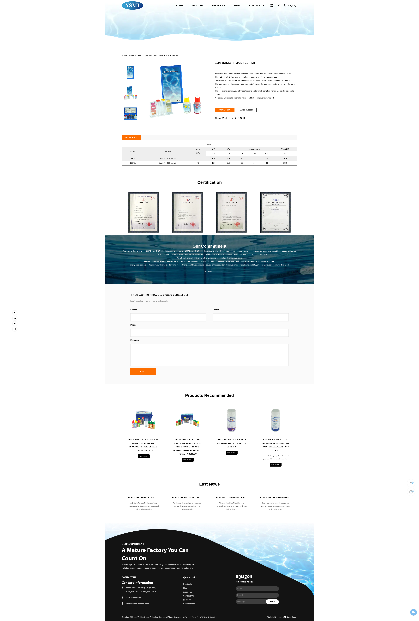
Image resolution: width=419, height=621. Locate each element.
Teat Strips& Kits (145, 55)
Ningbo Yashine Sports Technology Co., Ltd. (148, 617)
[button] (130, 59)
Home (179, 5)
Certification (189, 604)
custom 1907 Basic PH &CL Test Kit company (196, 251)
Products (218, 5)
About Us (197, 5)
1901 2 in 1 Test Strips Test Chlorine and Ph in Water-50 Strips (143, 443)
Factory (187, 600)
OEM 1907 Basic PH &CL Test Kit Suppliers (200, 617)
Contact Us (256, 5)
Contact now (224, 110)
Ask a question (246, 110)
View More (209, 271)
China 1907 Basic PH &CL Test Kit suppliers (158, 251)
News (237, 5)
